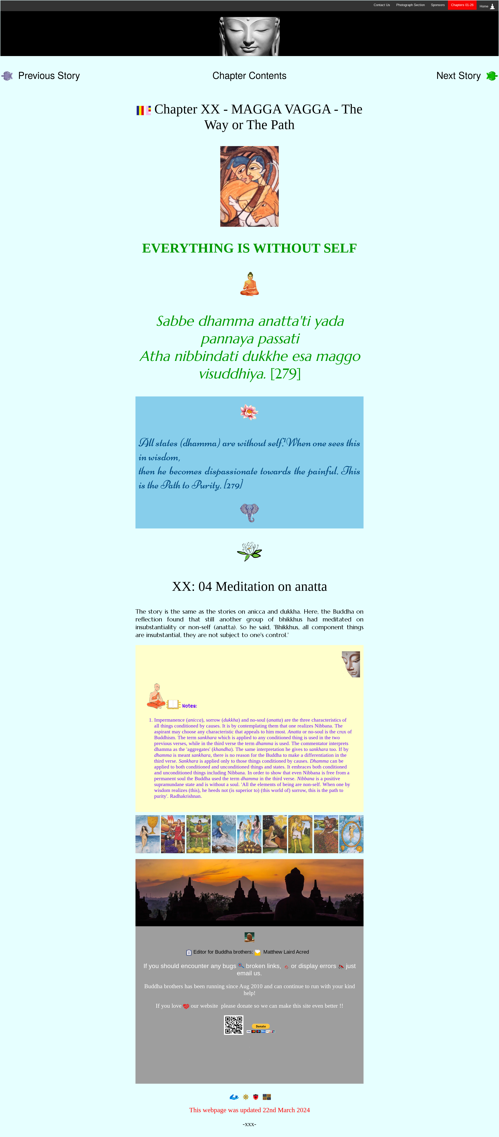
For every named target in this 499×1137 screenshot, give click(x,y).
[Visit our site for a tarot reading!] (249, 834)
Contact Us (382, 5)
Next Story (461, 75)
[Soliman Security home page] (255, 1096)
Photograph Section (410, 5)
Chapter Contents (249, 75)
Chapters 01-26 (462, 5)
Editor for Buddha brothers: (250, 952)
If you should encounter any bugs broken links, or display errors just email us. (249, 969)
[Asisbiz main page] (233, 1096)
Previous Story (46, 75)
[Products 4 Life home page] (266, 1096)
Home (484, 6)
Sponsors (438, 5)
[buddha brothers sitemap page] (245, 1096)
